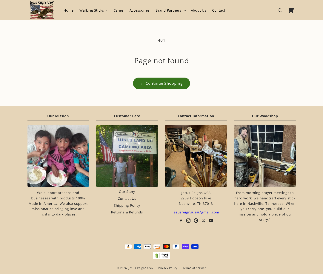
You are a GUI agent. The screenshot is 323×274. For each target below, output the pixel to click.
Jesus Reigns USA (141, 268)
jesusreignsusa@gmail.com (196, 212)
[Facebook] (181, 220)
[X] (203, 220)
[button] (94, 10)
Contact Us (127, 198)
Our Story (127, 191)
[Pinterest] (196, 220)
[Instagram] (188, 220)
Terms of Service (194, 268)
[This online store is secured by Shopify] (161, 255)
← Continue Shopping (161, 83)
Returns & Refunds (127, 212)
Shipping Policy (127, 205)
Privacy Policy (167, 268)
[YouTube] (211, 220)
